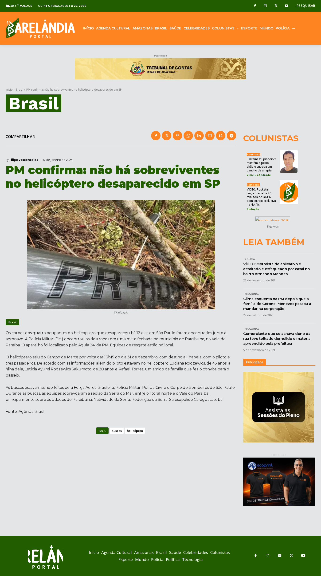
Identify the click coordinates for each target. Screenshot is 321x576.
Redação (253, 209)
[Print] (220, 135)
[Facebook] (255, 6)
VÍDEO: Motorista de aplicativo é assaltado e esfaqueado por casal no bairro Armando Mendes (276, 269)
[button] (306, 6)
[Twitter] (276, 6)
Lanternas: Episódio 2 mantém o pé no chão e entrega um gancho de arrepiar (261, 164)
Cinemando (253, 154)
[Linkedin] (199, 135)
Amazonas (252, 294)
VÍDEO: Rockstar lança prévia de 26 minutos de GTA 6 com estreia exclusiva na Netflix (261, 197)
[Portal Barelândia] (40, 27)
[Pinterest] (177, 135)
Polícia (250, 259)
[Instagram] (265, 6)
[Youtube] (286, 6)
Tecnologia (253, 184)
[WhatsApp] (188, 135)
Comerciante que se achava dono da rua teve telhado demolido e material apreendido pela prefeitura (277, 338)
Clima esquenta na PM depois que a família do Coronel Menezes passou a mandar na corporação (277, 303)
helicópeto (135, 431)
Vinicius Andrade (259, 175)
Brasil (19, 90)
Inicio (9, 90)
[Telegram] (231, 135)
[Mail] (279, 556)
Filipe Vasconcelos (23, 159)
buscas (117, 431)
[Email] (210, 135)
